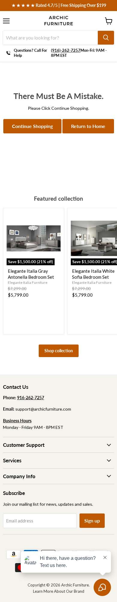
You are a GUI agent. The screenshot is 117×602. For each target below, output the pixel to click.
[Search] (106, 38)
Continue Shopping (32, 126)
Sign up (92, 520)
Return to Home (88, 126)
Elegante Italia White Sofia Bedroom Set (93, 274)
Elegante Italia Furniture (27, 282)
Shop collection (58, 350)
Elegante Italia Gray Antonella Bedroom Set (31, 274)
